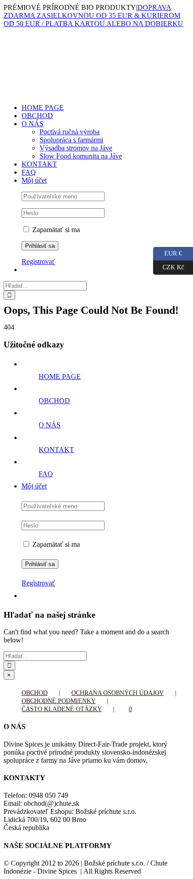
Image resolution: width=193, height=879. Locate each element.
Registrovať (38, 261)
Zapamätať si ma (55, 229)
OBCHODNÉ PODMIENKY (59, 701)
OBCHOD (54, 400)
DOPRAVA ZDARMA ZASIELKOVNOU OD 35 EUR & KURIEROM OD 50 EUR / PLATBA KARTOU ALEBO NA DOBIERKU (93, 15)
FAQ (46, 474)
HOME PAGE (60, 376)
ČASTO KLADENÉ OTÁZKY (62, 709)
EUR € (167, 252)
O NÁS (50, 425)
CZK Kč (168, 266)
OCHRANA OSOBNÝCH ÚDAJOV (117, 693)
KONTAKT (56, 449)
